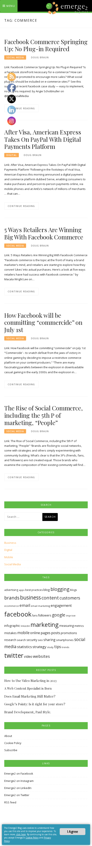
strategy (39, 646)
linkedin (25, 625)
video (28, 656)
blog (46, 589)
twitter (13, 655)
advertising (11, 590)
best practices (34, 590)
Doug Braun (40, 57)
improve (71, 615)
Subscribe (10, 750)
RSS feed (10, 802)
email (24, 605)
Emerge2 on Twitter (16, 795)
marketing (45, 624)
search (21, 640)
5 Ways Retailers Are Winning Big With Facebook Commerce (43, 233)
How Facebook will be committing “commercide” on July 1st (43, 322)
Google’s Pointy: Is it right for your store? (34, 704)
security (32, 640)
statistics (24, 646)
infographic (12, 626)
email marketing (40, 605)
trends (65, 647)
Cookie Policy (12, 743)
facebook (17, 614)
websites (41, 656)
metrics (79, 626)
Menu (10, 6)
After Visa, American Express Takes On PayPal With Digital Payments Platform (42, 139)
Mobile (8, 557)
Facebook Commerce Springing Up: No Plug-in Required (46, 45)
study (50, 647)
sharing (49, 640)
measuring (66, 626)
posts (55, 632)
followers (44, 615)
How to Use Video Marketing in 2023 (30, 680)
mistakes (10, 633)
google (58, 615)
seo (40, 640)
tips (57, 646)
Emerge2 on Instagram (19, 781)
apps (22, 590)
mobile (23, 632)
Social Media (15, 57)
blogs (73, 590)
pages (45, 632)
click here (21, 834)
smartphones (65, 640)
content (50, 598)
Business (10, 543)
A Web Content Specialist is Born (28, 688)
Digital (11, 155)
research (10, 640)
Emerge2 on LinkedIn (17, 788)
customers (69, 598)
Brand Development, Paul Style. (27, 712)
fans (34, 615)
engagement (61, 605)
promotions (69, 633)
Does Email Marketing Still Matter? (29, 696)
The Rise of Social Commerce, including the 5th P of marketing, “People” (43, 415)
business (30, 597)
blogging (59, 589)
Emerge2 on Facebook (18, 773)
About (8, 736)
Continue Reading (21, 108)
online (35, 632)
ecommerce (11, 605)
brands (11, 598)
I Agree (72, 831)
